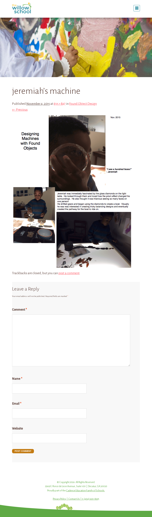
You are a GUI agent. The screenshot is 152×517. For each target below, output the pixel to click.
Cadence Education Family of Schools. (85, 490)
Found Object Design (83, 104)
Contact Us (74, 499)
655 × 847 (59, 104)
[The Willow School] (31, 7)
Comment (19, 309)
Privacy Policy (59, 499)
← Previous (20, 109)
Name (17, 378)
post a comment (68, 273)
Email (16, 403)
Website (17, 428)
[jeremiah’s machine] (72, 267)
